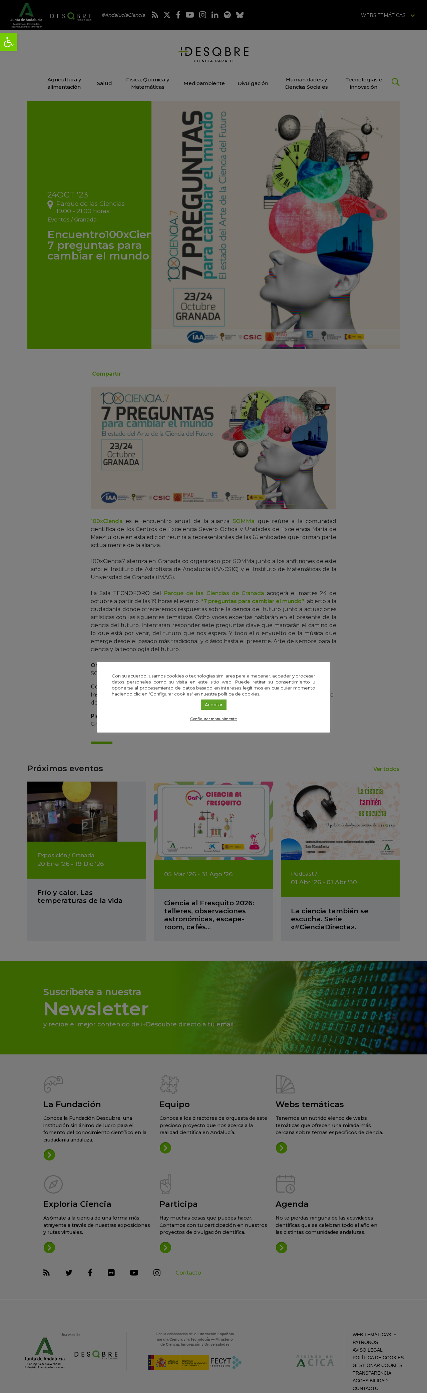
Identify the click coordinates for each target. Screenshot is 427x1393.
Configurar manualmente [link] (213, 719)
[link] (8, 42)
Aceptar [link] (214, 704)
